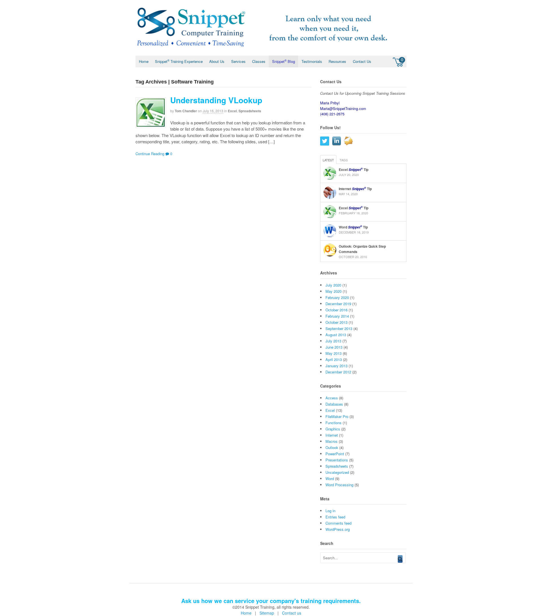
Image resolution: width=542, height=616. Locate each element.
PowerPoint (334, 453)
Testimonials (311, 61)
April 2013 (333, 359)
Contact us (291, 613)
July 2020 (333, 285)
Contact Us (362, 61)
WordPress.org (337, 529)
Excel (232, 110)
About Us (216, 61)
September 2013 (338, 328)
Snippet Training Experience (179, 61)
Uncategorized (337, 472)
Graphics (332, 429)
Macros (331, 441)
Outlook (331, 447)
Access (331, 398)
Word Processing (339, 484)
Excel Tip (353, 169)
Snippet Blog (283, 61)
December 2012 (338, 372)
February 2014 (337, 316)
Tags (344, 160)
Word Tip (353, 227)
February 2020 (337, 297)
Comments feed (338, 523)
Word (329, 478)
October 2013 (336, 322)
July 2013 (333, 341)
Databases (334, 404)
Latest (328, 160)
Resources (337, 61)
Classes (258, 61)
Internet (331, 435)
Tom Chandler (186, 110)
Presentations (336, 460)
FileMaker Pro (336, 416)
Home (143, 61)
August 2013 (335, 334)
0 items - (398, 61)
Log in (330, 510)
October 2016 (336, 310)
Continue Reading (150, 153)
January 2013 (336, 365)
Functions (333, 422)
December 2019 (338, 303)
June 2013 (333, 347)
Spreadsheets (250, 110)
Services (238, 61)
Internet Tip (355, 188)
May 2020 (333, 291)
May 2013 (333, 353)
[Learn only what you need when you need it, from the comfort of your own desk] (263, 49)
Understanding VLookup (216, 100)
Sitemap (266, 613)
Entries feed (335, 517)
